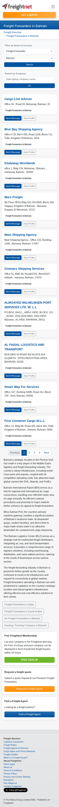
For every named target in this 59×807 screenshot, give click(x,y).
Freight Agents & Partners (16, 748)
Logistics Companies (13, 741)
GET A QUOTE (29, 15)
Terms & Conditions (13, 770)
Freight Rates (10, 745)
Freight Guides (11, 754)
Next (46, 452)
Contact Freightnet (12, 786)
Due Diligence (10, 783)
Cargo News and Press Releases (19, 751)
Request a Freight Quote (29, 689)
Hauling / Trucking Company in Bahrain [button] (25, 625)
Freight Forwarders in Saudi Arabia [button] (23, 611)
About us (8, 767)
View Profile (29, 118)
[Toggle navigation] (53, 7)
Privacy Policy (10, 773)
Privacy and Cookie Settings (17, 776)
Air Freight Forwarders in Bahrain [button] (22, 618)
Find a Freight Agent (29, 714)
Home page (9, 764)
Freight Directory (12, 32)
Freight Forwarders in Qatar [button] (19, 604)
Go (29, 85)
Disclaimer (9, 780)
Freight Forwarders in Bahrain (23, 36)
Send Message (13, 118)
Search (29, 64)
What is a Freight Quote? (16, 757)
